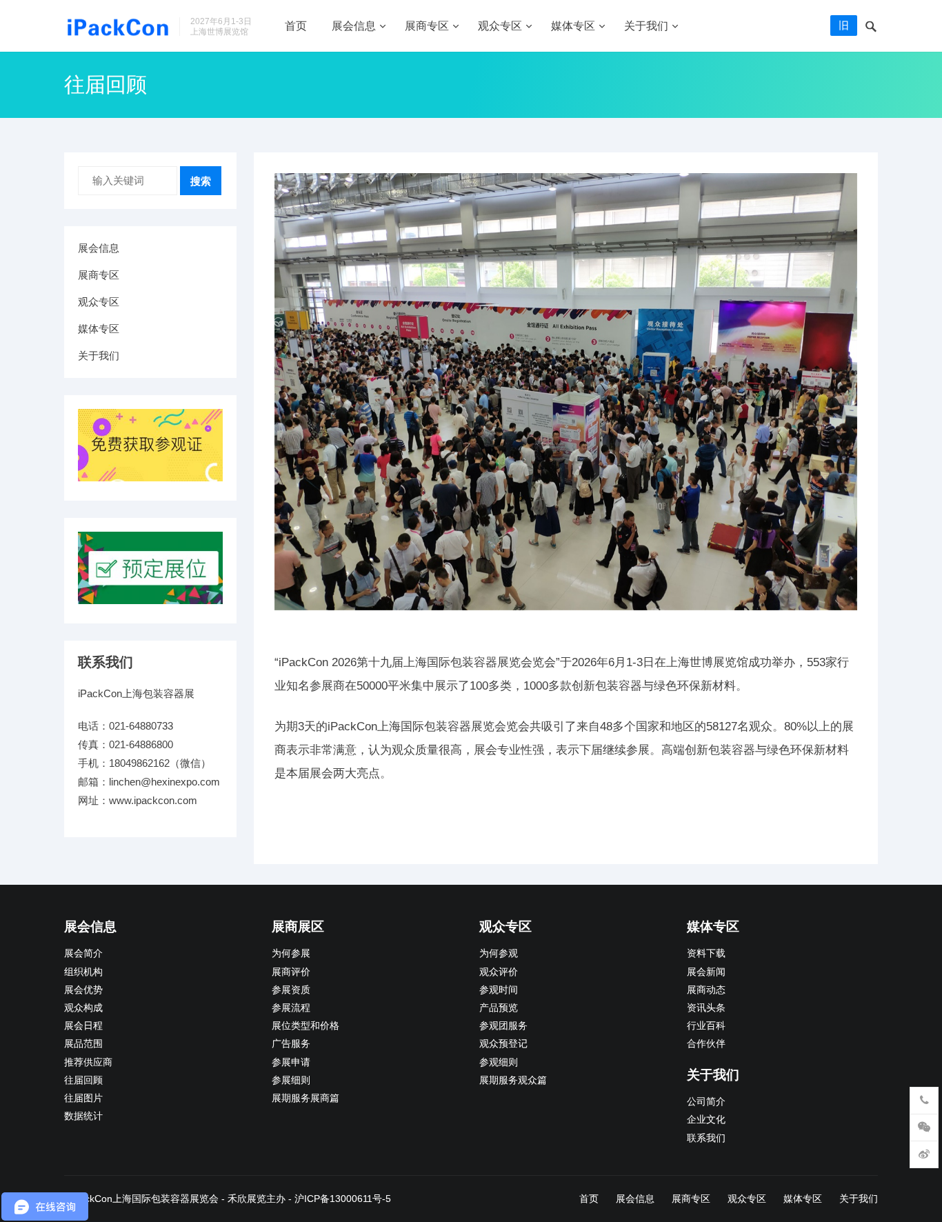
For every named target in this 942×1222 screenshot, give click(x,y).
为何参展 (291, 953)
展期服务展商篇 (305, 1098)
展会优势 (83, 990)
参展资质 (291, 990)
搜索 (200, 181)
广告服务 (291, 1044)
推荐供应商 (88, 1062)
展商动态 (706, 990)
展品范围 (83, 1044)
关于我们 (646, 26)
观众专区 (500, 26)
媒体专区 (573, 26)
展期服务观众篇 (513, 1080)
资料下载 (706, 953)
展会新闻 (706, 972)
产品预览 (498, 1008)
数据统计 (83, 1116)
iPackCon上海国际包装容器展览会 (145, 1198)
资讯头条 (706, 1008)
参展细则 (291, 1080)
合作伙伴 (706, 1044)
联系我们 (706, 1138)
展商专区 (427, 26)
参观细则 (498, 1062)
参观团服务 (503, 1026)
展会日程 (83, 1026)
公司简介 (706, 1101)
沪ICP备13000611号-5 (342, 1198)
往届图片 (83, 1098)
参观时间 (498, 990)
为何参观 (498, 953)
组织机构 (83, 972)
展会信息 (354, 26)
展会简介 (83, 953)
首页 (296, 26)
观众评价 (498, 972)
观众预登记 (503, 1044)
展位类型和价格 (305, 1026)
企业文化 (706, 1119)
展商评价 (291, 972)
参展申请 (291, 1062)
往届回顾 (83, 1080)
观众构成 (83, 1008)
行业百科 (706, 1026)
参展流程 (291, 1008)
